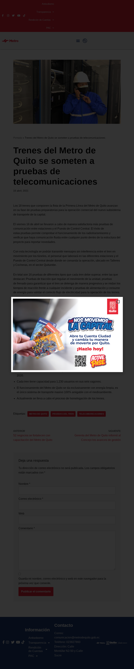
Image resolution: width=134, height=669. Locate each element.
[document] (67, 334)
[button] (118, 301)
